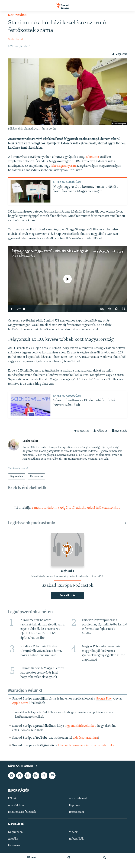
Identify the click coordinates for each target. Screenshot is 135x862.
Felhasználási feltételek (22, 812)
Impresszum (76, 812)
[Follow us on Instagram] (27, 775)
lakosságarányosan (63, 166)
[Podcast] (44, 775)
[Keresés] (104, 857)
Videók (73, 832)
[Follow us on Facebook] (19, 775)
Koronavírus (17, 15)
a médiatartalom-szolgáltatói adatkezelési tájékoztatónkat (75, 508)
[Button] (119, 54)
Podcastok (14, 845)
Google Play (104, 698)
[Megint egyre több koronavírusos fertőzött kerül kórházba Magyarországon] (30, 191)
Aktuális (13, 838)
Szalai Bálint (15, 39)
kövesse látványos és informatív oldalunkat (86, 745)
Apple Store (20, 703)
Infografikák (76, 838)
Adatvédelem (16, 805)
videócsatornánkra (85, 738)
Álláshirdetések (78, 798)
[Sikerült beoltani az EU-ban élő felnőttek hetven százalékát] (30, 405)
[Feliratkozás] (52, 775)
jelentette (92, 157)
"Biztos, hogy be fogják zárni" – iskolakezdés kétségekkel (51, 251)
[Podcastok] (69, 857)
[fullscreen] (123, 308)
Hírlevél (31, 857)
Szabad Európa (26, 255)
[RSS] (36, 775)
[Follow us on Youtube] (11, 775)
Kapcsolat (75, 805)
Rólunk (12, 798)
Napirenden (15, 832)
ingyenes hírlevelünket (80, 726)
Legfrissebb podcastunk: (31, 523)
